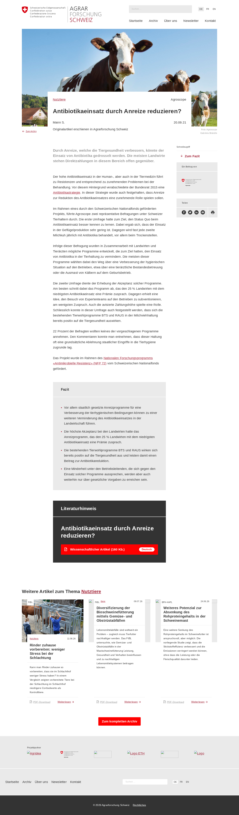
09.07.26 (138, 601)
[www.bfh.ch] (103, 754)
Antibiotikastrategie (66, 192)
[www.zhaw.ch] (203, 754)
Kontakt (210, 21)
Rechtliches (139, 805)
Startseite (136, 21)
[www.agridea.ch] (36, 754)
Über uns (170, 21)
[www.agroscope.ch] (197, 182)
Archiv (153, 21)
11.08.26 (71, 638)
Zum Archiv (31, 131)
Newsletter (191, 21)
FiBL (30, 602)
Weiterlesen (64, 701)
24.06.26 (205, 601)
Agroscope (178, 99)
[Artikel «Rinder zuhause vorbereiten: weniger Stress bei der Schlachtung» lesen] (52, 620)
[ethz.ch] (136, 754)
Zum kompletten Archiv (119, 721)
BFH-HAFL (167, 602)
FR (207, 9)
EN (214, 9)
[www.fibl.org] (169, 754)
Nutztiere (59, 99)
